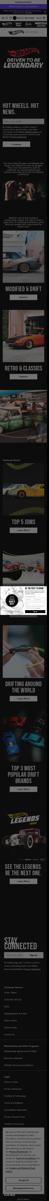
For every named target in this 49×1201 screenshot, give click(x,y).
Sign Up (35, 611)
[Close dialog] (45, 588)
